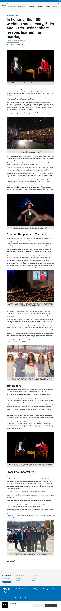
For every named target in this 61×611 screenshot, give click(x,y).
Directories (53, 0)
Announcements (19, 580)
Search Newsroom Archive (35, 575)
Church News (11, 44)
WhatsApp (45, 589)
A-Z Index (48, 0)
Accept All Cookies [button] (51, 605)
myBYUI (57, 0)
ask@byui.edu (36, 589)
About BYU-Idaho (33, 577)
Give (44, 0)
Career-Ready (19, 578)
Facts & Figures (33, 578)
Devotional (12, 561)
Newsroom (10, 4)
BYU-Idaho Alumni (33, 580)
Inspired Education (20, 577)
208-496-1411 (26, 589)
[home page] (3, 6)
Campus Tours (34, 593)
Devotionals (18, 593)
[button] (59, 603)
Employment (42, 593)
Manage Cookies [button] (39, 605)
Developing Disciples (12, 15)
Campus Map (25, 593)
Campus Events (19, 582)
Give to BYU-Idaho (33, 582)
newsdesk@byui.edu (6, 578)
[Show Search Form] (58, 4)
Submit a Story (7, 581)
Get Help (53, 589)
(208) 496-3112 (5, 577)
